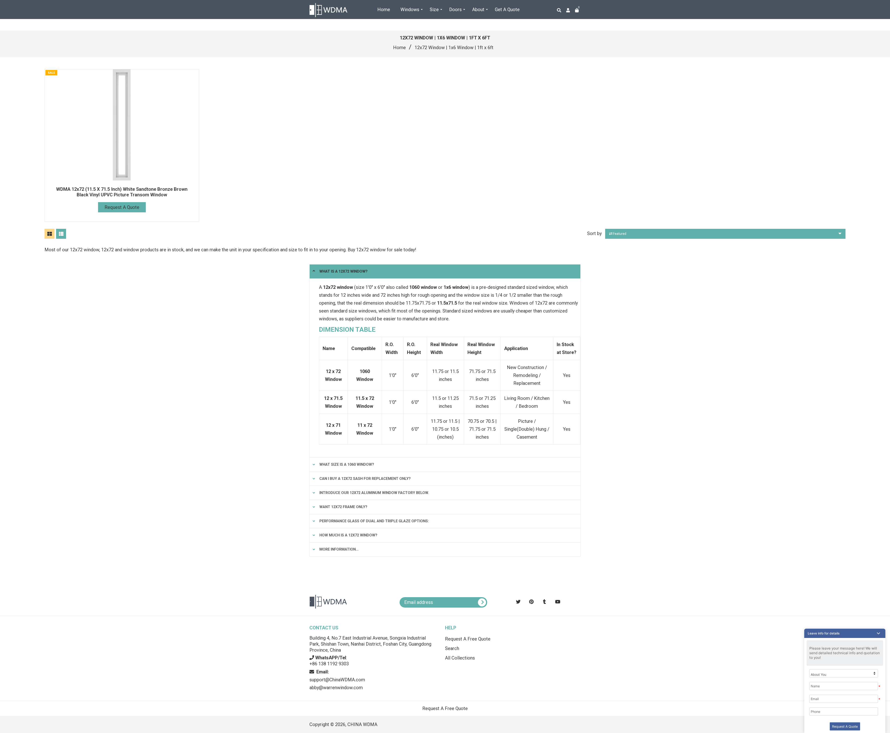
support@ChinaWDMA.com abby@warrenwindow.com (337, 679)
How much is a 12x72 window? (348, 535)
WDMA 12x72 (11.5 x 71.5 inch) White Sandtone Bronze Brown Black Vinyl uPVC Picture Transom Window (122, 192)
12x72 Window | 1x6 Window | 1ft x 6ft (454, 47)
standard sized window (530, 287)
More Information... (339, 549)
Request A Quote (122, 207)
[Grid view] (49, 234)
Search (452, 648)
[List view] (61, 234)
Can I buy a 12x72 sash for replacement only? (365, 478)
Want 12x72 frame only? (343, 507)
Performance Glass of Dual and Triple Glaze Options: (374, 521)
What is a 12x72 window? (343, 271)
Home (399, 47)
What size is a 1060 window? (346, 464)
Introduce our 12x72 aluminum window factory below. (374, 493)
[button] (844, 633)
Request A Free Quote (467, 639)
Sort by (594, 233)
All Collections (460, 658)
